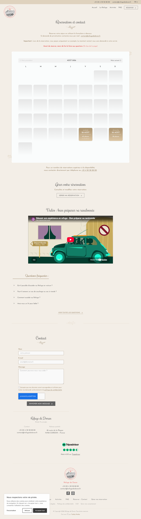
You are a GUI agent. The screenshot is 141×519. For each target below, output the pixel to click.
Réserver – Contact (80, 499)
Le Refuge (103, 7)
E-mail (20, 358)
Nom (20, 349)
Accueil (94, 7)
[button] (70, 285)
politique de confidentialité (53, 390)
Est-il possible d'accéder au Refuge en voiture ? (34, 285)
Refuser (27, 510)
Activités (113, 7)
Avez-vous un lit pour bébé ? (27, 303)
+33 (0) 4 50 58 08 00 (27, 430)
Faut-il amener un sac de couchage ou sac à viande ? (36, 291)
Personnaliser (11, 510)
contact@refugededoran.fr (27, 433)
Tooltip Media (75, 514)
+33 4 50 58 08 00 (89, 170)
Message (21, 367)
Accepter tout (40, 510)
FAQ (120, 7)
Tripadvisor (76, 454)
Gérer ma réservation (99, 499)
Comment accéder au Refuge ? (28, 297)
